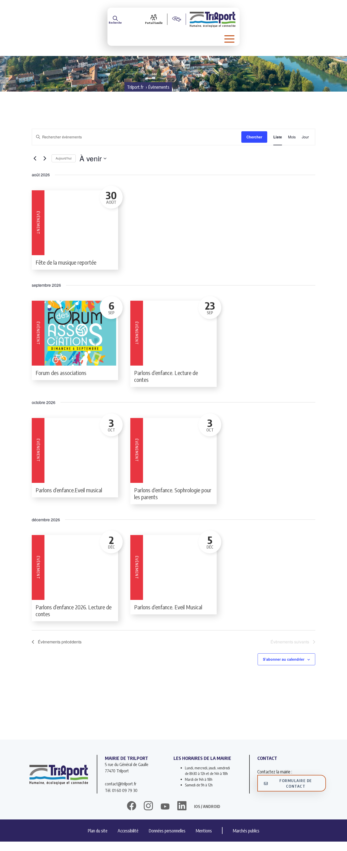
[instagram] (148, 806)
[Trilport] (213, 19)
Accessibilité (128, 830)
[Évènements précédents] (35, 158)
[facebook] (131, 806)
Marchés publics (246, 830)
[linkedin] (181, 806)
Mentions (204, 830)
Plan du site (97, 830)
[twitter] (165, 806)
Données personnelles (167, 830)
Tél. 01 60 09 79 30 (121, 790)
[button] (115, 19)
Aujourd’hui (64, 158)
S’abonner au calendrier (283, 659)
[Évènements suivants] (45, 158)
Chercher (254, 136)
